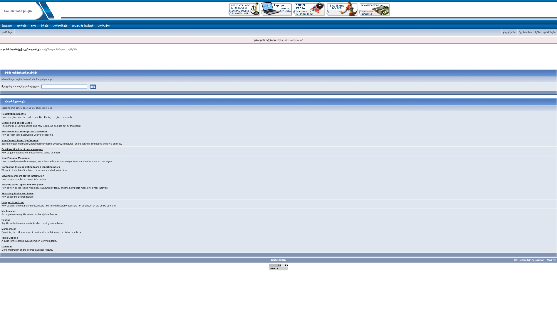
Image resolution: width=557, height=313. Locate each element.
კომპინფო (7, 32)
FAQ (33, 25)
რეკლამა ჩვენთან (83, 25)
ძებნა (538, 32)
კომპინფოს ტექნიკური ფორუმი (22, 49)
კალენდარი (509, 32)
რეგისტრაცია (295, 40)
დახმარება (550, 32)
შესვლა (282, 40)
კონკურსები (60, 25)
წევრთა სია (525, 32)
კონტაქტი (104, 25)
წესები (45, 25)
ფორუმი (22, 25)
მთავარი (7, 25)
